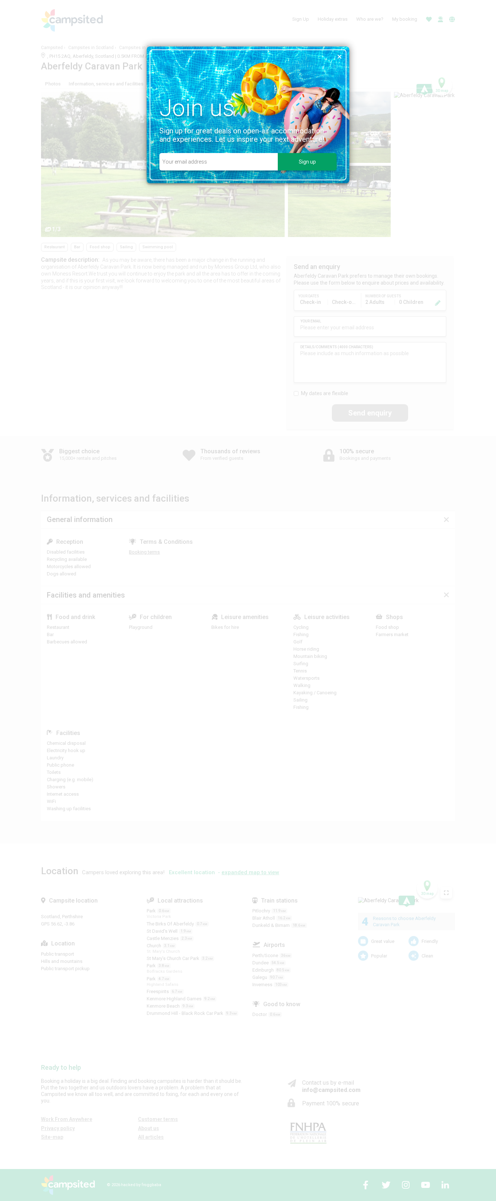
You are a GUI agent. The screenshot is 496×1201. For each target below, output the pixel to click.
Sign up (307, 162)
